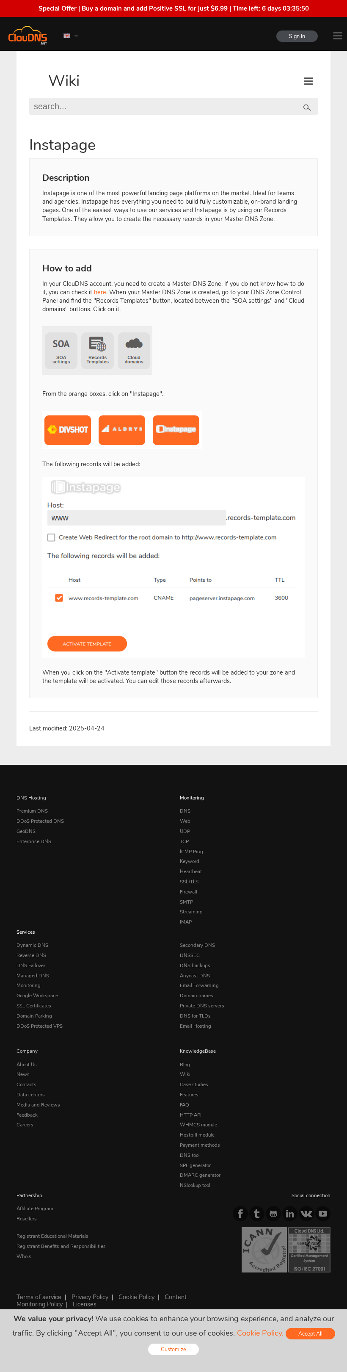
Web (185, 821)
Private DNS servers (202, 1005)
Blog (185, 1064)
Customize (173, 1349)
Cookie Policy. (260, 1333)
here (100, 292)
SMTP (186, 902)
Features (189, 1094)
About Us (27, 1064)
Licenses (84, 1304)
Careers (25, 1124)
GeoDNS (26, 831)
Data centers (31, 1094)
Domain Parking (34, 1015)
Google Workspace (37, 995)
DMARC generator (200, 1175)
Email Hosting (195, 1026)
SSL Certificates (34, 1005)
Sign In (297, 36)
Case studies (194, 1084)
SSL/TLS (189, 881)
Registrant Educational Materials (52, 1236)
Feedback (27, 1115)
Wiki (64, 81)
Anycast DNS (195, 975)
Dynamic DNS (32, 945)
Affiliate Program (35, 1208)
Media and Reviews (38, 1104)
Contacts (26, 1084)
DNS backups (195, 965)
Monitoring (192, 797)
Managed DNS (33, 975)
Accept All (310, 1333)
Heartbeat (191, 871)
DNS (185, 811)
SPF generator (195, 1165)
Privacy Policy (90, 1297)
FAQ (184, 1104)
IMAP (186, 921)
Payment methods (200, 1145)
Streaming (191, 911)
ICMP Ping (191, 851)
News (23, 1074)
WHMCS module (198, 1124)
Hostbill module (197, 1134)
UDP (185, 831)
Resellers (27, 1218)
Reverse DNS (31, 955)
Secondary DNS (197, 945)
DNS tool (190, 1155)
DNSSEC (190, 955)
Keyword (189, 861)
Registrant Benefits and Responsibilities (61, 1246)
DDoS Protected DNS (40, 821)
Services (26, 932)
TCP (184, 841)
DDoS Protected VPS (40, 1026)
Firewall (188, 891)
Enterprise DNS (34, 841)
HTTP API (190, 1115)
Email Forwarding (199, 985)
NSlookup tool (195, 1185)
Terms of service (39, 1297)
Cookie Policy (136, 1297)
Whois (24, 1256)
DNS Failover (31, 965)
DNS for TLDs (195, 1015)
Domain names (196, 995)
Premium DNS (32, 811)
